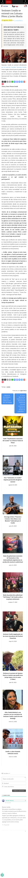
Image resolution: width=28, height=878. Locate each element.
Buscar (25, 3)
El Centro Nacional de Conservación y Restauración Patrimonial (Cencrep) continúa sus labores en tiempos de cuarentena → (21, 403)
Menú (2, 3)
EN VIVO (8, 2)
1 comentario (18, 20)
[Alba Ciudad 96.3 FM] (14, 6)
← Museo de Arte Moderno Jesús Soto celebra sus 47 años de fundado (7, 399)
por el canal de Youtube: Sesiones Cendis (13, 67)
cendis (8, 387)
